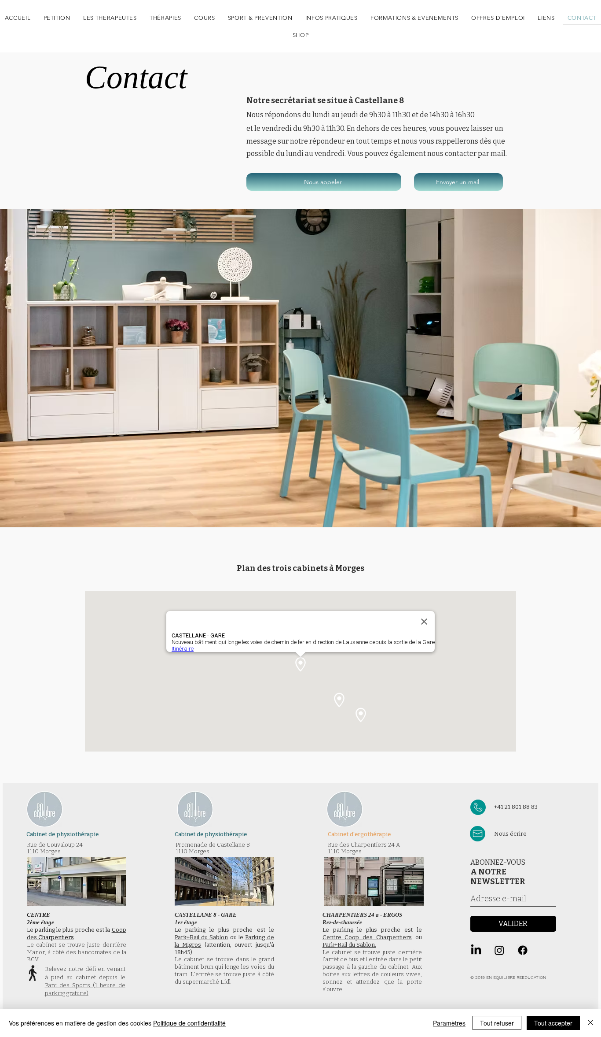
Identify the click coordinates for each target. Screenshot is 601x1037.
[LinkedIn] (476, 950)
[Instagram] (499, 950)
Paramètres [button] (449, 1022)
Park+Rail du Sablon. (349, 944)
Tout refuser (497, 1022)
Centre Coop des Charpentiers (367, 937)
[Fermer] (590, 1023)
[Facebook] (523, 950)
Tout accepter (553, 1022)
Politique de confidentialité (189, 1022)
